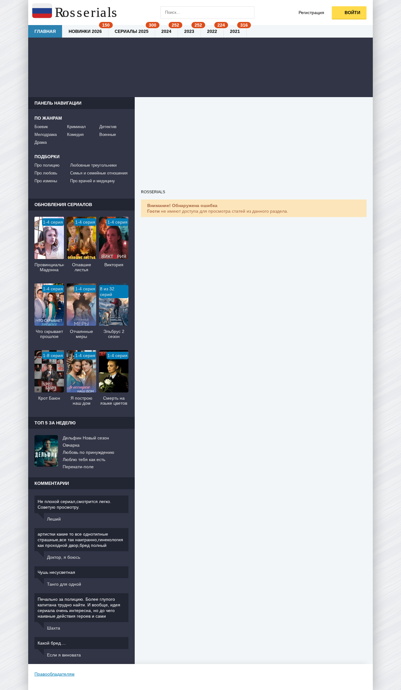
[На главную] (75, 12)
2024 (166, 31)
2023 (189, 31)
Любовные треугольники (93, 165)
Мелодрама (45, 134)
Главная (45, 31)
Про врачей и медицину (92, 181)
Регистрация (311, 12)
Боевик (41, 126)
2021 (235, 31)
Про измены (45, 181)
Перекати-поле (78, 466)
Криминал (76, 126)
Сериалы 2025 (131, 31)
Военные (107, 134)
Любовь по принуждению (88, 452)
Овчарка (71, 445)
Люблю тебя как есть (84, 459)
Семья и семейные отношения (99, 173)
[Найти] (248, 12)
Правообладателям (54, 674)
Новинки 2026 (85, 31)
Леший (54, 518)
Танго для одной (64, 584)
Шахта (53, 627)
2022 (212, 31)
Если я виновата (64, 654)
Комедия (75, 134)
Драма (40, 142)
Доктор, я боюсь (63, 557)
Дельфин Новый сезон (86, 437)
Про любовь (45, 173)
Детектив (108, 126)
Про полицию (47, 165)
